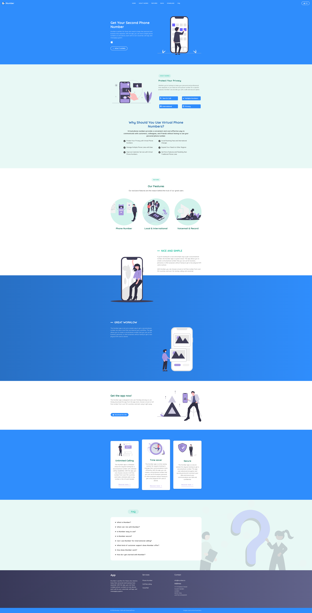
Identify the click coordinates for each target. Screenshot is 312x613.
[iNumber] (3, 3)
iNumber (10, 3)
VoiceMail (145, 588)
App (113, 575)
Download (170, 3)
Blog (162, 3)
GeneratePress (130, 610)
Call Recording (147, 584)
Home (134, 3)
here (200, 610)
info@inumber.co (179, 580)
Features (154, 3)
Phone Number (147, 580)
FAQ (179, 3)
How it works (143, 3)
